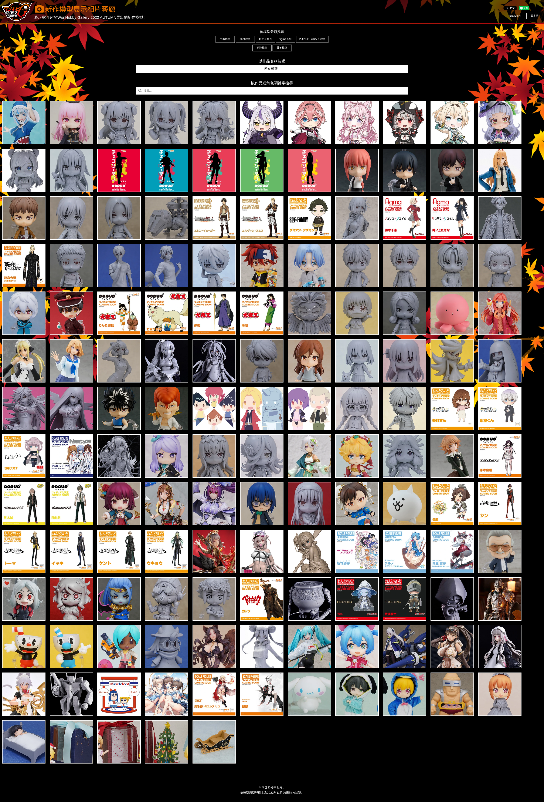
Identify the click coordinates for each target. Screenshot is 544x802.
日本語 (534, 15)
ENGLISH (515, 15)
